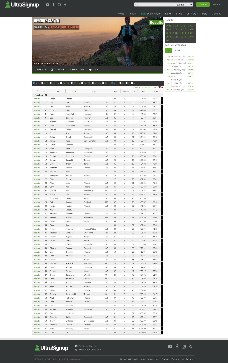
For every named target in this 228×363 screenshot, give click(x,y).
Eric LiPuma (175, 60)
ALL (38, 83)
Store (179, 13)
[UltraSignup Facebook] (54, 4)
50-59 (87, 83)
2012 (183, 36)
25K (154, 87)
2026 (168, 25)
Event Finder (151, 13)
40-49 (76, 83)
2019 (190, 29)
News (168, 13)
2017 (175, 33)
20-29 (55, 83)
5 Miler (136, 87)
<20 (46, 83)
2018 (168, 33)
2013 (175, 36)
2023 (190, 25)
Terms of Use (177, 359)
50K (160, 87)
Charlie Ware (176, 90)
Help (204, 13)
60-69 (97, 83)
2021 (175, 29)
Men (168, 50)
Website (41, 69)
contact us (90, 346)
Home (121, 13)
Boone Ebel (175, 73)
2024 (183, 25)
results (37, 99)
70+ (107, 83)
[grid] (97, 213)
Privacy (189, 359)
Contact (216, 13)
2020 (183, 29)
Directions (78, 69)
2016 (183, 33)
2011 (190, 36)
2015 (190, 33)
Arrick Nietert (176, 86)
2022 (168, 29)
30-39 (66, 83)
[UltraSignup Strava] (65, 4)
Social (96, 69)
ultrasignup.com (93, 349)
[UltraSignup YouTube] (48, 4)
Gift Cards (192, 13)
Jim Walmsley (176, 56)
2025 (176, 25)
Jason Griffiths (176, 63)
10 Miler (146, 87)
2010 (168, 40)
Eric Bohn (174, 66)
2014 (168, 36)
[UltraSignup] (22, 4)
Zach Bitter (175, 83)
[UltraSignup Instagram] (60, 4)
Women (177, 50)
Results (133, 13)
